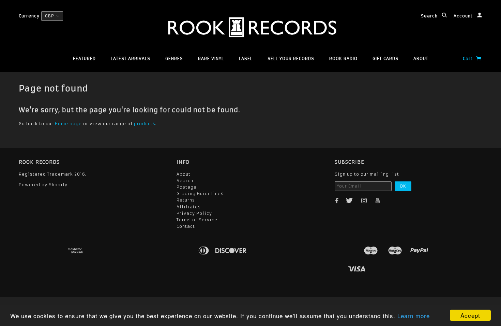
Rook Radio (343, 58)
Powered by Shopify (43, 184)
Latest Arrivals (130, 58)
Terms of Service (197, 219)
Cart (468, 58)
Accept (470, 315)
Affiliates (189, 206)
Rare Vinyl (211, 58)
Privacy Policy (194, 213)
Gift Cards (385, 58)
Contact (186, 226)
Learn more (413, 315)
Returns (186, 200)
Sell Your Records (291, 58)
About (420, 58)
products (144, 123)
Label (246, 58)
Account (464, 15)
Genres (174, 58)
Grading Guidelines (200, 193)
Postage (187, 187)
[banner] (250, 27)
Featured (84, 58)
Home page (68, 123)
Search (430, 15)
